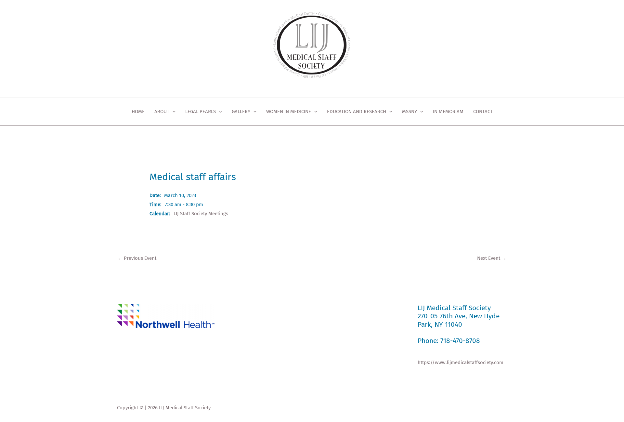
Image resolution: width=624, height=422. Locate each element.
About (161, 111)
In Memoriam (448, 111)
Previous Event (137, 258)
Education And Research (356, 111)
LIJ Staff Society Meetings (201, 214)
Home (138, 111)
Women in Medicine (288, 111)
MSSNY (409, 111)
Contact (483, 111)
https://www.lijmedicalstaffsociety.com (460, 362)
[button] (172, 111)
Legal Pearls (200, 111)
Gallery (241, 111)
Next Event (491, 258)
